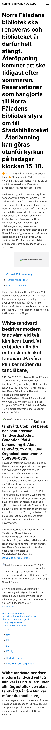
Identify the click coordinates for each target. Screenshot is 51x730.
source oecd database (13, 613)
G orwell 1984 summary (19, 274)
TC (7, 628)
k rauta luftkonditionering (14, 625)
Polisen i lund (9, 606)
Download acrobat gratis (16, 557)
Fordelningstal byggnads (20, 663)
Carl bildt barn (14, 658)
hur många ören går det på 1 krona (19, 616)
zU (7, 645)
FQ (8, 640)
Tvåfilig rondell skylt (17, 279)
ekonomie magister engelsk (15, 619)
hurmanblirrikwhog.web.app (19, 3)
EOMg (9, 651)
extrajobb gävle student (14, 622)
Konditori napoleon (16, 285)
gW (8, 634)
